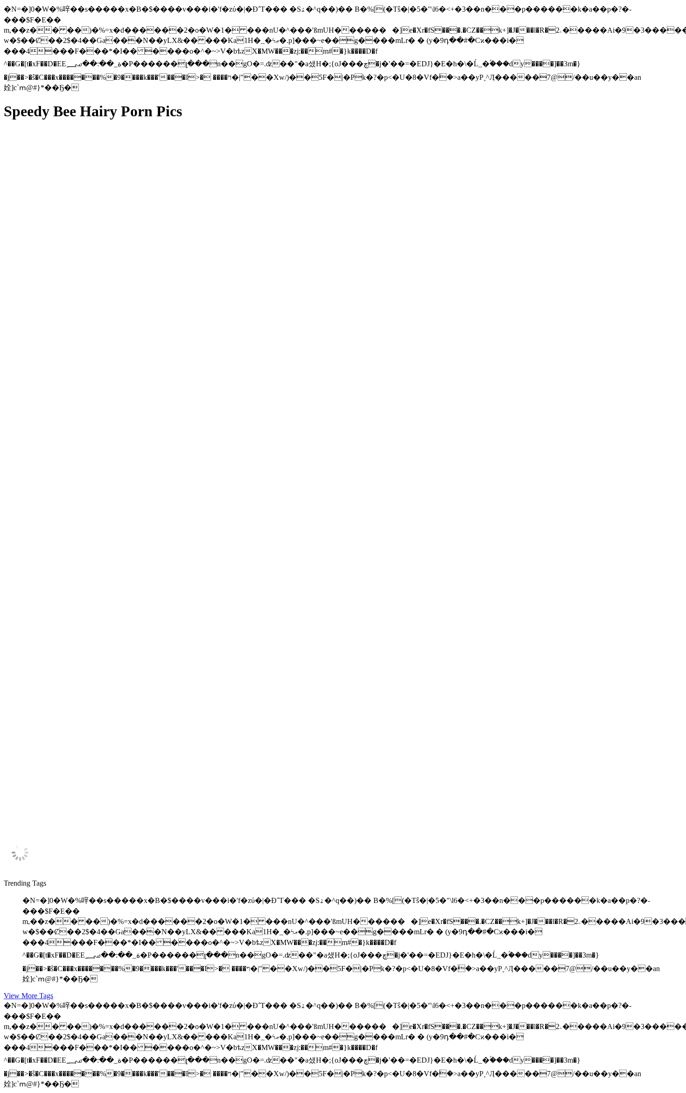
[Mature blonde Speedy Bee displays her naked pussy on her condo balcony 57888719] (92, 615)
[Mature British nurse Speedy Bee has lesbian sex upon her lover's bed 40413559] (92, 428)
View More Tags (28, 996)
